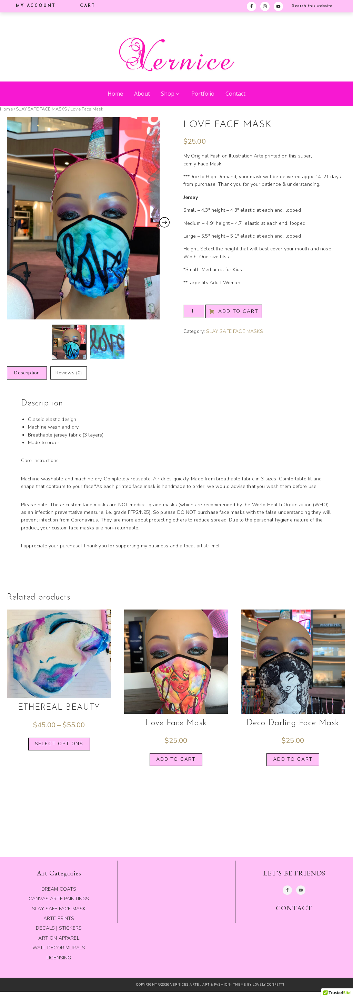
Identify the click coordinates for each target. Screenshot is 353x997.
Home (115, 93)
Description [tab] (27, 373)
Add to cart (238, 311)
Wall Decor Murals (58, 948)
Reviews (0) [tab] (69, 373)
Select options (59, 743)
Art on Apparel (58, 938)
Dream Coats (59, 889)
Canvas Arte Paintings (59, 898)
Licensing (59, 958)
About (142, 93)
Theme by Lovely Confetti (258, 984)
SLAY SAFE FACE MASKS (41, 109)
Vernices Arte (176, 47)
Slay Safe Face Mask (58, 908)
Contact (235, 93)
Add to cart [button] (176, 759)
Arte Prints (58, 918)
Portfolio (202, 93)
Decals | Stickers (59, 928)
